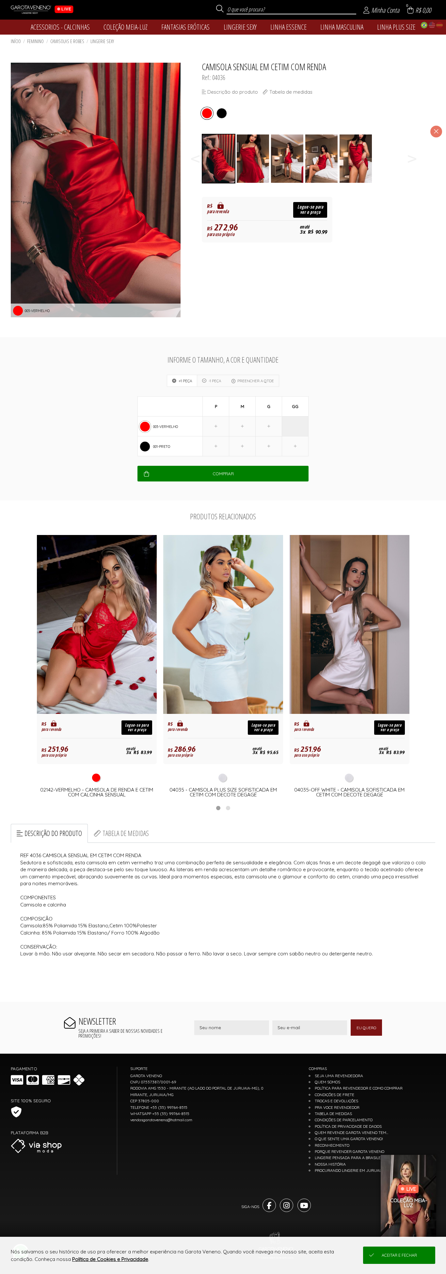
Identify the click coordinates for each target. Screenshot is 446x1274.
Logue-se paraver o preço (310, 210)
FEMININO (35, 41)
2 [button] (228, 808)
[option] (219, 159)
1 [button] (218, 808)
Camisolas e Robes (67, 41)
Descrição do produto (53, 833)
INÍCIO (16, 41)
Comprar (223, 473)
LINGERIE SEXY (102, 41)
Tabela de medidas (126, 833)
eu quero (366, 1027)
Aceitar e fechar (399, 1255)
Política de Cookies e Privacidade (110, 1259)
